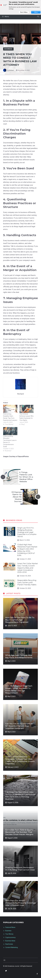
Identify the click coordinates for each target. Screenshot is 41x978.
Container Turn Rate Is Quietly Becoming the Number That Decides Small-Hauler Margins (19, 832)
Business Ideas (10, 941)
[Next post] (38, 497)
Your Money (9, 934)
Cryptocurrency (10, 937)
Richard (11, 70)
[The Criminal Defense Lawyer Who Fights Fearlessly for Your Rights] (26, 409)
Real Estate (9, 944)
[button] (38, 16)
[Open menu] (4, 960)
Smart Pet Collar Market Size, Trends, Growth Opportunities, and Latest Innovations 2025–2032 (27, 568)
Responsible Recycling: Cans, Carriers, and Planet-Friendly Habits (27, 582)
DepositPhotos (23, 456)
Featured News (10, 927)
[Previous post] (3, 477)
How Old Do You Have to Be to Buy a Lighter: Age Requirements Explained (19, 619)
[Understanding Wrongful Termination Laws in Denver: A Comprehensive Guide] (10, 431)
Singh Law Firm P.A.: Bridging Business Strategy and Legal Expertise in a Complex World (26, 532)
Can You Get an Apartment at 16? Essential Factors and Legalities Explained (19, 726)
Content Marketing (11, 947)
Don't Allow (23, 12)
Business (8, 49)
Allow (36, 12)
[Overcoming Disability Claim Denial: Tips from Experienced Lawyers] (10, 409)
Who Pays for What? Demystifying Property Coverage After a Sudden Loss (20, 903)
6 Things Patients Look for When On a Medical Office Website (26, 477)
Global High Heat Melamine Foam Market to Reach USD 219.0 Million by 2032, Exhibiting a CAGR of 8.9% (27, 550)
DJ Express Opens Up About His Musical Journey (17, 496)
